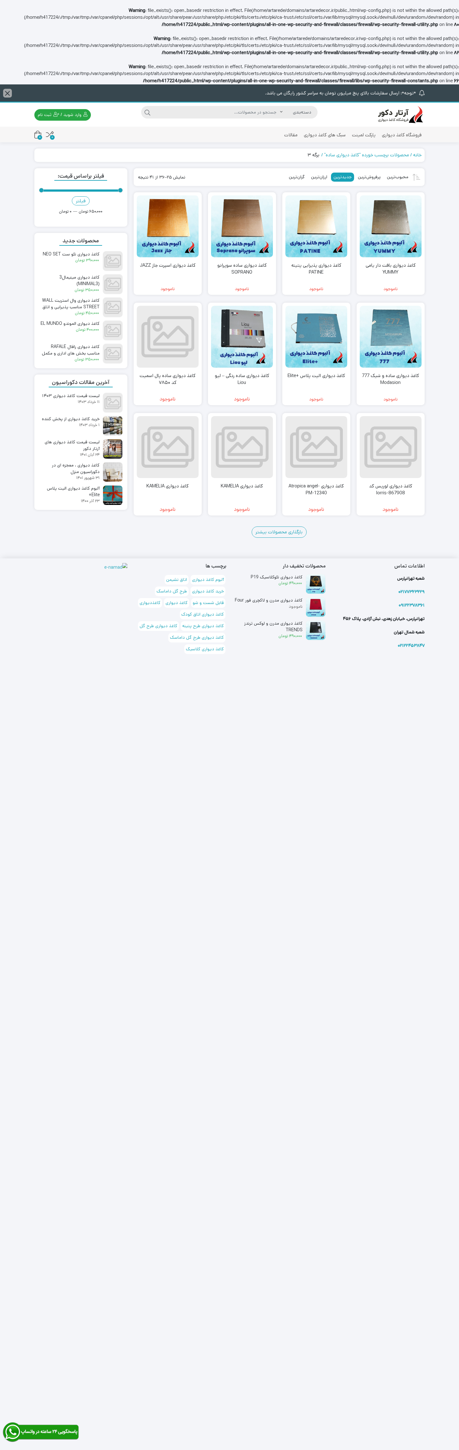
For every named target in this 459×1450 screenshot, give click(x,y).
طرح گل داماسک (171, 591)
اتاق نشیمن (176, 579)
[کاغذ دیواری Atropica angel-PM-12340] (316, 447)
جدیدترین (342, 177)
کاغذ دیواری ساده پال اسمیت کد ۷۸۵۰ (167, 379)
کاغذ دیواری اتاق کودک (202, 614)
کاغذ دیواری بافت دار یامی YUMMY (391, 269)
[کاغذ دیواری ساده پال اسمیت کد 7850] (168, 337)
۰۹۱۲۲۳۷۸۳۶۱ (412, 605)
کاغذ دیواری (176, 603)
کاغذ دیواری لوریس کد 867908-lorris (390, 489)
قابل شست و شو (208, 603)
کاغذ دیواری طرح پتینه (203, 626)
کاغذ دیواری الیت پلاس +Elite (316, 375)
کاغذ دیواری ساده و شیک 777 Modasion (390, 379)
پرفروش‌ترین (369, 177)
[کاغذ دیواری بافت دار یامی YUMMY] (391, 226)
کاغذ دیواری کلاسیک (205, 649)
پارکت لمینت (364, 135)
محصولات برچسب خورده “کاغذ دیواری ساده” (366, 155)
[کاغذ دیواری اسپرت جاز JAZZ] (168, 226)
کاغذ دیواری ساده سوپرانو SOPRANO (242, 269)
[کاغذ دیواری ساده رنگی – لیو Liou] (242, 337)
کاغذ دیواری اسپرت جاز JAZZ (167, 265)
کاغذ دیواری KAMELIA (242, 486)
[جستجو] (147, 112)
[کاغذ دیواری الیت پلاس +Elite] (316, 337)
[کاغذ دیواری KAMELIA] (242, 447)
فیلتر (81, 201)
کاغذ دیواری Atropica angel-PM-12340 (316, 489)
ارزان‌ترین (319, 177)
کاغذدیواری (150, 603)
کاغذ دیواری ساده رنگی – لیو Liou (242, 379)
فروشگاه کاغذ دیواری (402, 135)
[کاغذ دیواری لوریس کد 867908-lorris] (391, 447)
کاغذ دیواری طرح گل (158, 626)
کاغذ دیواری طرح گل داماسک (197, 637)
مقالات (291, 135)
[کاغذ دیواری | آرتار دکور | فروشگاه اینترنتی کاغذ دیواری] (400, 114)
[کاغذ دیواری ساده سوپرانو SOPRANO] (242, 226)
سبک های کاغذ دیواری (325, 135)
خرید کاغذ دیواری (208, 591)
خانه (417, 155)
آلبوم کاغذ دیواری (208, 579)
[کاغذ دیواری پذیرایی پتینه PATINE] (316, 226)
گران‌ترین (297, 177)
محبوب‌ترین (397, 177)
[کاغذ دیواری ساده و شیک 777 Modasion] (391, 337)
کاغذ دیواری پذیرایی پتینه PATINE (316, 269)
